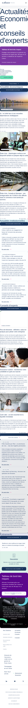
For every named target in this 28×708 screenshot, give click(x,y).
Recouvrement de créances (6, 641)
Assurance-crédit (6, 634)
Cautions (5, 649)
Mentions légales (14, 689)
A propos (17, 637)
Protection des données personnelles (14, 692)
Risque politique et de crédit (7, 645)
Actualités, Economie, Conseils (18, 632)
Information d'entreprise (7, 637)
